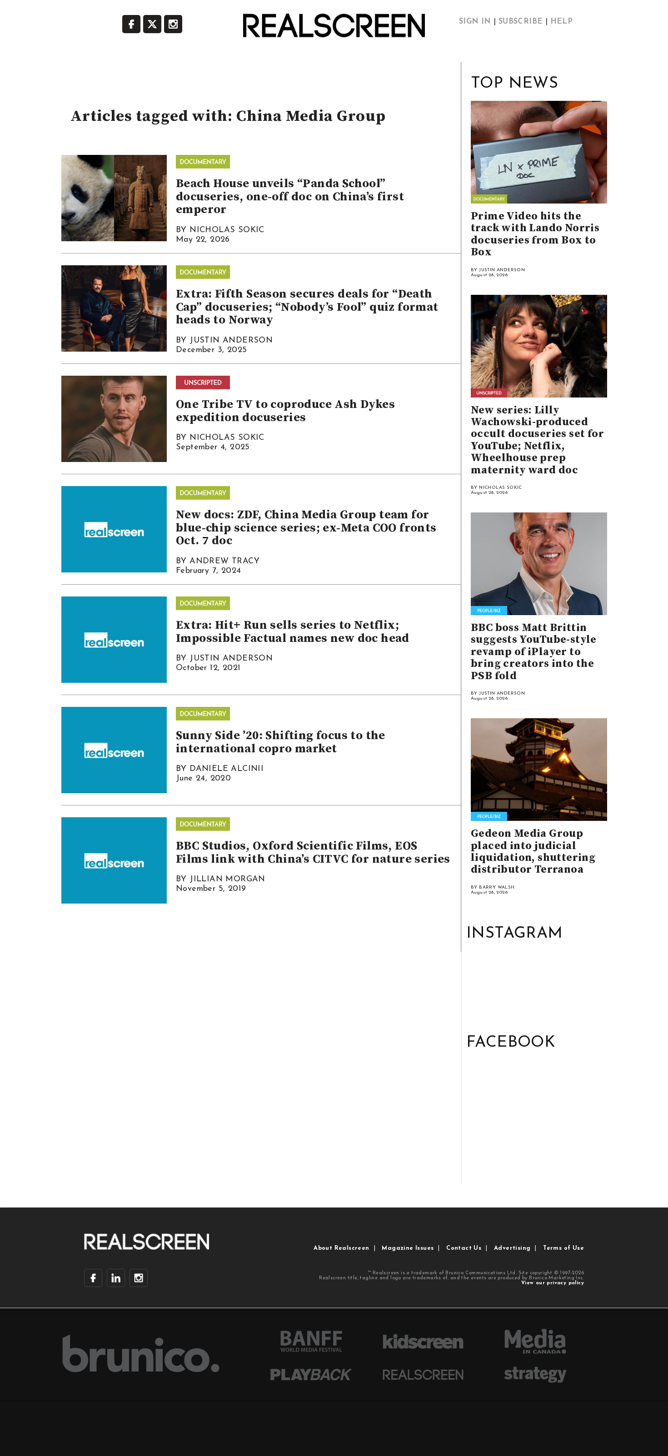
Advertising (512, 1248)
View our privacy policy (552, 1283)
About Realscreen (341, 1248)
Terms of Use (563, 1248)
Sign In (475, 21)
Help (561, 21)
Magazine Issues (408, 1248)
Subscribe (521, 21)
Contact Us (463, 1248)
